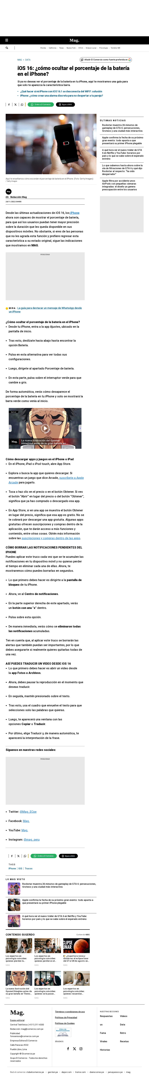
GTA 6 (80, 48)
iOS (20, 868)
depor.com (67, 1072)
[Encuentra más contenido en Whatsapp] (22, 104)
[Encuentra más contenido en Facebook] (9, 104)
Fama (103, 1033)
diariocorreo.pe (97, 1072)
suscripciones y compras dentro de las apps (51, 538)
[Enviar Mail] (7, 197)
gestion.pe (53, 1072)
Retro (123, 1033)
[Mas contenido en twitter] (74, 1048)
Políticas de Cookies (65, 1023)
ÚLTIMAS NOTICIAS (113, 120)
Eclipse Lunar (91, 48)
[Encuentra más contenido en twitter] (15, 104)
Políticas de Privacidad (66, 1017)
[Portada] (17, 1017)
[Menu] (8, 40)
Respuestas (106, 1016)
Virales (103, 1041)
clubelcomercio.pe (35, 1072)
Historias (105, 1049)
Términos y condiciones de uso (70, 1012)
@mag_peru (32, 839)
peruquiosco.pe (115, 1072)
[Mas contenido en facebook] (68, 1048)
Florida (43, 48)
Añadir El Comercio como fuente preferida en (106, 60)
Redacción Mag (18, 197)
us (101, 1024)
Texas (61, 48)
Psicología (103, 48)
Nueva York (71, 48)
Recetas (124, 1041)
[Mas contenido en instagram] (81, 1048)
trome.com (80, 1072)
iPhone (12, 868)
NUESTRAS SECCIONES (109, 1012)
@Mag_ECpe (28, 811)
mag (128, 1072)
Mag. (26, 821)
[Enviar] (7, 48)
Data (122, 1024)
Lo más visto (15, 879)
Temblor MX (115, 48)
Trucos (28, 868)
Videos (123, 1016)
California (52, 48)
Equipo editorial (17, 1020)
